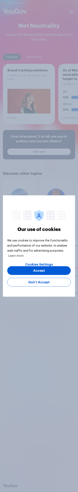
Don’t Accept (39, 282)
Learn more (16, 255)
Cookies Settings (39, 264)
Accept (39, 270)
